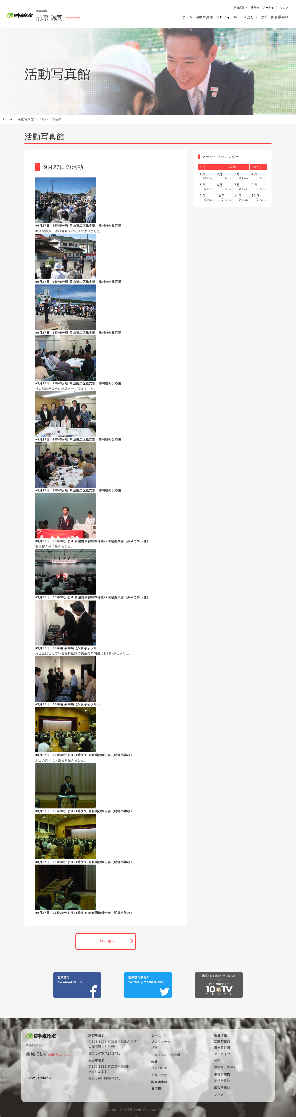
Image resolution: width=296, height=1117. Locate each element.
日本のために (161, 1068)
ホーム (187, 17)
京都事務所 (222, 1080)
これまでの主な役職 (166, 1055)
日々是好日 (249, 17)
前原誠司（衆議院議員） (58, 14)
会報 (217, 1060)
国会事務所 (222, 1087)
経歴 (154, 1047)
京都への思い (161, 1075)
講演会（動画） (225, 1067)
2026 (232, 166)
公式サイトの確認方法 (39, 1077)
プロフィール (226, 17)
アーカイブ (270, 7)
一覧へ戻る (106, 941)
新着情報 (220, 1035)
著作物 (255, 7)
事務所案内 (241, 7)
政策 (264, 17)
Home (7, 119)
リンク (284, 7)
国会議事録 (279, 17)
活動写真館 (204, 17)
